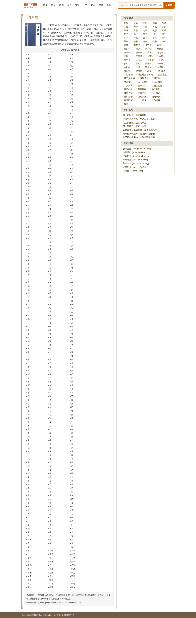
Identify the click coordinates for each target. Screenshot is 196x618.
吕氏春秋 (158, 82)
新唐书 (160, 45)
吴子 (155, 30)
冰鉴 (149, 71)
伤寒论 (162, 60)
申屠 (30, 580)
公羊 (73, 558)
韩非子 (148, 67)
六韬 (161, 56)
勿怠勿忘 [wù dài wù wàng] (136, 163)
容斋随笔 (128, 100)
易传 (164, 23)
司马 (51, 554)
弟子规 (160, 63)
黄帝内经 (128, 89)
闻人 (30, 539)
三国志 (139, 60)
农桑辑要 (156, 100)
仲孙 (51, 583)
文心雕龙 (142, 100)
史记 (145, 23)
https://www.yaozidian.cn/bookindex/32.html (64, 602)
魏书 (155, 41)
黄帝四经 (142, 89)
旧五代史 (158, 78)
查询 (109, 5)
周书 (164, 38)
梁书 (126, 41)
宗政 (73, 569)
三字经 (139, 56)
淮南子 (150, 56)
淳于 (30, 572)
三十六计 (142, 85)
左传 (126, 27)
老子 (145, 30)
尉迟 (73, 554)
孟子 (136, 30)
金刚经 (127, 67)
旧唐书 (127, 56)
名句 (61, 5)
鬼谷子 (127, 60)
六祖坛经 (128, 74)
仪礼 (155, 38)
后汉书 (127, 49)
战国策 (127, 71)
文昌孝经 (128, 82)
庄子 (126, 34)
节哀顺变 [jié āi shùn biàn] (135, 159)
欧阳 (51, 561)
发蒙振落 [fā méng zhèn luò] (136, 156)
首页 (45, 5)
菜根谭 (148, 63)
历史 (85, 5)
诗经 (126, 23)
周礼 (126, 30)
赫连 (73, 547)
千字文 (150, 60)
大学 (136, 27)
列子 (155, 34)
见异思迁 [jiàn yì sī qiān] (134, 167)
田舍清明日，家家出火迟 (134, 126)
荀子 (164, 30)
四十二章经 (143, 82)
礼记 (164, 27)
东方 (73, 543)
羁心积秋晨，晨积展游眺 (134, 115)
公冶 (73, 565)
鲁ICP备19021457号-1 (65, 615)
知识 (93, 5)
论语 (136, 23)
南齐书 (137, 45)
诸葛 (51, 569)
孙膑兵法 (128, 93)
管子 (145, 34)
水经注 (160, 49)
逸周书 (160, 52)
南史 (138, 49)
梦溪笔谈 (144, 78)
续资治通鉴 (129, 78)
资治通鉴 (162, 74)
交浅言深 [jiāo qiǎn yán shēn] (137, 148)
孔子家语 (156, 93)
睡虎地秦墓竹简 (145, 74)
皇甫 (73, 550)
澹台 (73, 561)
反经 (126, 63)
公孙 (73, 580)
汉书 (126, 38)
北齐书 (148, 45)
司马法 (148, 49)
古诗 (53, 5)
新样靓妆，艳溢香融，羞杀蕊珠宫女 (140, 130)
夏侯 (30, 565)
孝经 (164, 41)
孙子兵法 (156, 89)
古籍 (77, 5)
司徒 (51, 580)
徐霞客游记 (157, 85)
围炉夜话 (161, 71)
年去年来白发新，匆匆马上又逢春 (139, 119)
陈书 (145, 41)
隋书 (136, 41)
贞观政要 (142, 96)
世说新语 (128, 96)
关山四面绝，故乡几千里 (134, 122)
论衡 (138, 67)
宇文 (73, 587)
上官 (30, 558)
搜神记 (127, 104)
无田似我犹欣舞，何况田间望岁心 (139, 133)
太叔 (51, 576)
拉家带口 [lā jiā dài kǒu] (134, 152)
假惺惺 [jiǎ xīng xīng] (133, 170)
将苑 (126, 45)
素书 (145, 38)
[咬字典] (30, 5)
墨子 (136, 34)
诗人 (69, 5)
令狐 (30, 587)
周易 (155, 23)
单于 (30, 576)
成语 (101, 5)
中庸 (145, 27)
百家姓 (137, 63)
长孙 (73, 572)
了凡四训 (128, 85)
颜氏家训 (156, 96)
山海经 (160, 67)
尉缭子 (139, 52)
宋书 (164, 34)
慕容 (73, 576)
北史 (149, 52)
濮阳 (51, 572)
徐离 (51, 587)
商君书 (127, 52)
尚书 (155, 27)
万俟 (51, 550)
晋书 (136, 38)
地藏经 (139, 71)
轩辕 (73, 583)
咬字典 (38, 615)
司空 (30, 583)
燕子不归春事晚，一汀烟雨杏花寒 (139, 137)
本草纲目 (142, 93)
